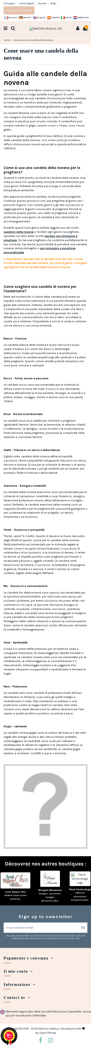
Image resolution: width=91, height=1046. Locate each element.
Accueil (42, 3)
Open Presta (47, 1033)
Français (12, 17)
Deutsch (27, 17)
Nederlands (83, 17)
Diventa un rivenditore (19, 10)
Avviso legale (26, 3)
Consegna (10, 3)
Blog (53, 3)
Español (55, 17)
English (41, 17)
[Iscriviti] (83, 927)
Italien (68, 17)
